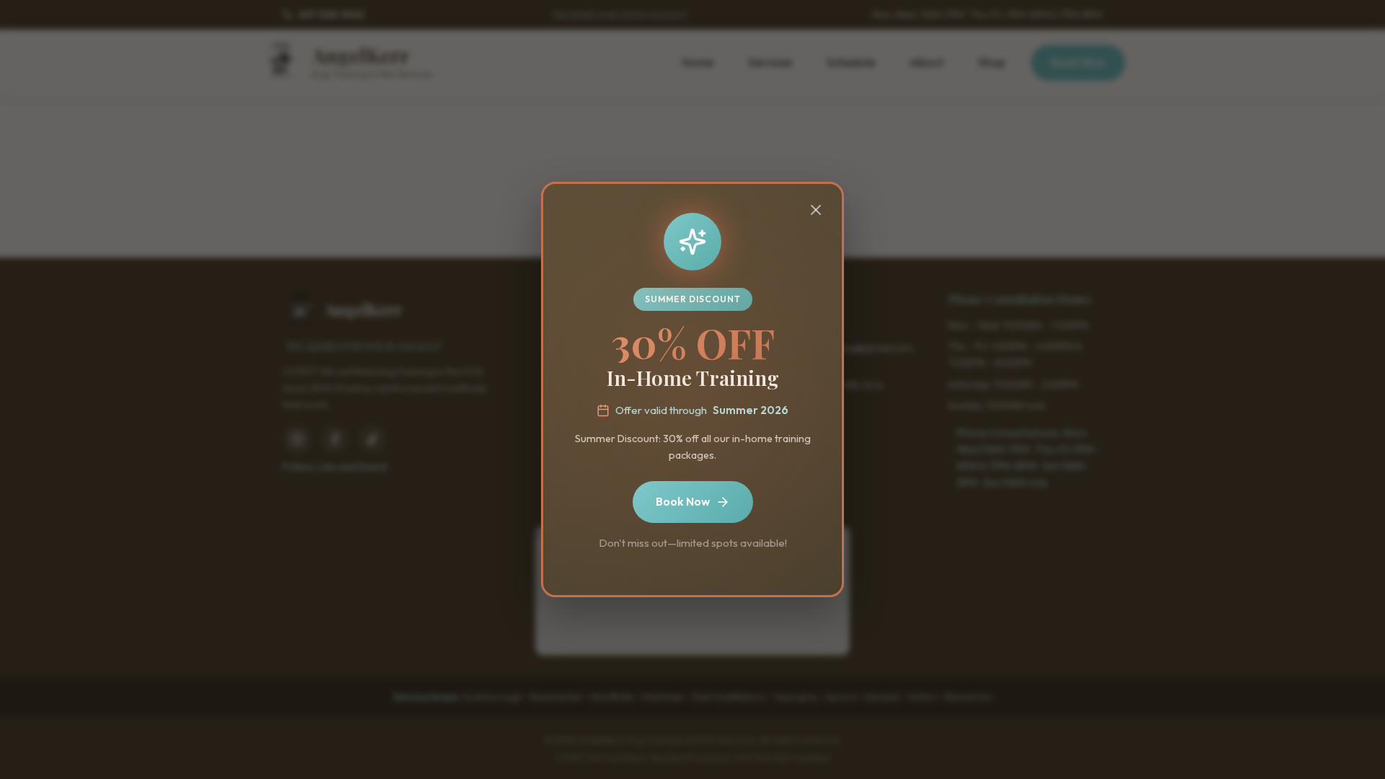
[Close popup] (815, 210)
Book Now (683, 501)
